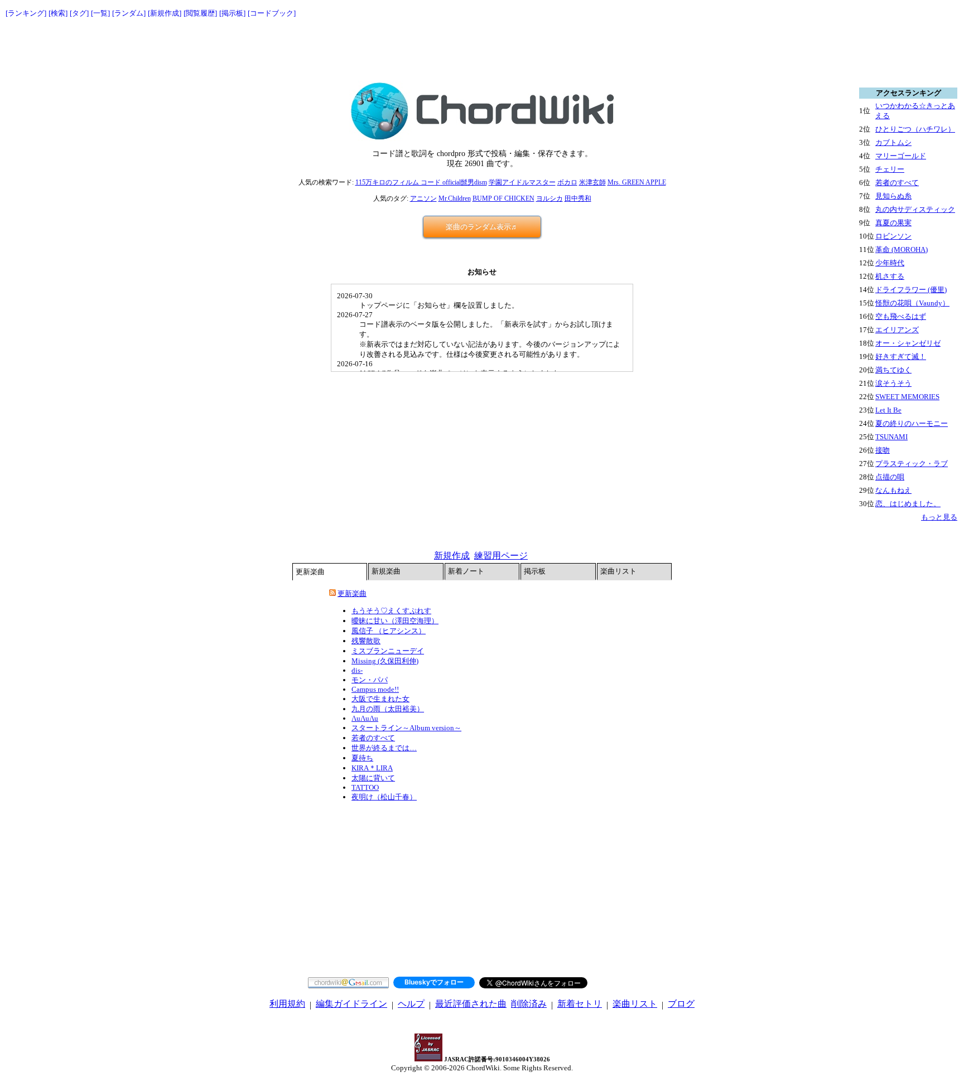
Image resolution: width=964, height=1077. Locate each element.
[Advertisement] (482, 50)
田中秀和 (578, 198)
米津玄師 (592, 182)
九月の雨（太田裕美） (387, 709)
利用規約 (287, 1003)
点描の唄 (889, 477)
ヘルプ (411, 1003)
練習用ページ (501, 555)
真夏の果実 (893, 223)
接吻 (882, 450)
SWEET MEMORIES (907, 396)
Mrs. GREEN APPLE (637, 182)
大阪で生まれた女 (380, 699)
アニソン (423, 198)
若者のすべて (373, 738)
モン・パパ (369, 680)
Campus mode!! (375, 689)
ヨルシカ (549, 198)
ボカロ (567, 182)
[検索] (58, 13)
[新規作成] (164, 13)
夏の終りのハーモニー (911, 423)
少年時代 (889, 263)
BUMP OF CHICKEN (503, 198)
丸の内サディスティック (915, 209)
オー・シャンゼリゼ (908, 343)
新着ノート (466, 571)
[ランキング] (26, 13)
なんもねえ (893, 490)
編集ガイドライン (351, 1003)
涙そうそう (893, 383)
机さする (889, 276)
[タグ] (79, 13)
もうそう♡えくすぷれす (391, 611)
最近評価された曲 (471, 1003)
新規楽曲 (386, 571)
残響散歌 (365, 641)
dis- (357, 670)
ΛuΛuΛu (364, 718)
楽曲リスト (618, 571)
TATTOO (365, 787)
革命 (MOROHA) (901, 249)
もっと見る (939, 517)
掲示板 (535, 571)
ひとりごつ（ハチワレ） (915, 129)
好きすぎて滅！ (900, 356)
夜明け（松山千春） (384, 797)
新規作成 (452, 555)
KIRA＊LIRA (372, 768)
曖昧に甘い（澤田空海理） (394, 621)
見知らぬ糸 (893, 196)
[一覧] (100, 13)
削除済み (529, 1003)
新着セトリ (579, 1003)
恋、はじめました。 (908, 503)
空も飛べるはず (900, 316)
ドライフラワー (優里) (911, 289)
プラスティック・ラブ (911, 463)
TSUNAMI (891, 437)
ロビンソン (893, 236)
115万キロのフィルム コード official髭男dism (421, 182)
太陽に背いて (373, 778)
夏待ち (362, 758)
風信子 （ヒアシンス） (388, 631)
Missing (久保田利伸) (384, 661)
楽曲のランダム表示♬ (482, 226)
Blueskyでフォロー (434, 982)
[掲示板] (232, 13)
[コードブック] (272, 13)
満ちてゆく (893, 370)
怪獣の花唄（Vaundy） (912, 303)
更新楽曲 (310, 571)
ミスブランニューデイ (387, 651)
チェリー (889, 169)
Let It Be (888, 410)
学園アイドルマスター (522, 182)
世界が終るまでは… (384, 748)
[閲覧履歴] (200, 13)
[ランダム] (129, 13)
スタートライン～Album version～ (406, 728)
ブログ (681, 1003)
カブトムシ (893, 142)
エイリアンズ (897, 330)
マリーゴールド (900, 156)
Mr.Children (454, 198)
